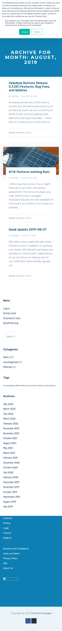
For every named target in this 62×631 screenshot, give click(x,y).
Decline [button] (37, 32)
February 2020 (10, 477)
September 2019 (11, 496)
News (28, 132)
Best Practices (21, 386)
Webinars (7, 367)
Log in (6, 308)
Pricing (6, 523)
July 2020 (8, 472)
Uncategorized (11, 362)
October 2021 (10, 438)
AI (4, 386)
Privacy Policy (10, 558)
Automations (10, 386)
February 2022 (10, 423)
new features (50, 386)
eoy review (32, 386)
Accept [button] (24, 32)
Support (7, 537)
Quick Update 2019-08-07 (27, 229)
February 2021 (10, 457)
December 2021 (11, 428)
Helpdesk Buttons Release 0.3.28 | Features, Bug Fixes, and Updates (29, 86)
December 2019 (11, 482)
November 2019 (11, 487)
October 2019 (10, 492)
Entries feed (9, 313)
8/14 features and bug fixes (29, 172)
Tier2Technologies (41, 613)
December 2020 (11, 462)
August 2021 (9, 443)
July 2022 (8, 413)
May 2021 (8, 448)
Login (6, 528)
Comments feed (11, 318)
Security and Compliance (16, 548)
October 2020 (10, 467)
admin (15, 96)
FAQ (5, 563)
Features (40, 386)
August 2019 (9, 501)
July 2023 (8, 404)
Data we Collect (11, 553)
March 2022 (9, 418)
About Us (8, 568)
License (7, 532)
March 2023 (9, 408)
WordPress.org (10, 323)
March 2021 (9, 453)
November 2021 (11, 433)
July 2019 (8, 506)
